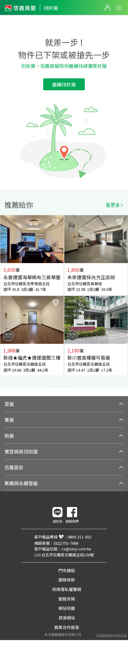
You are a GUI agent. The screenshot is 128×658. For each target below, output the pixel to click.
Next (123, 301)
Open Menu (118, 8)
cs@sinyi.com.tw (76, 549)
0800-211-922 (79, 537)
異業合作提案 (66, 627)
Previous (5, 301)
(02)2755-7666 (66, 543)
